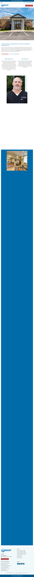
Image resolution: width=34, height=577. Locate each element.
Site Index (27, 572)
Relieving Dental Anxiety (4, 570)
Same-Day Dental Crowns (5, 568)
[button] (18, 564)
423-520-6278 (18, 50)
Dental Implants (3, 569)
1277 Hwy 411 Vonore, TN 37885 (7, 556)
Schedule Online (29, 5)
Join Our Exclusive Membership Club (17, 0)
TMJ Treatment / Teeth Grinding (6, 565)
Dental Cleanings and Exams (5, 563)
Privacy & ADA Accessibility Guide (18, 572)
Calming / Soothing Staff (4, 566)
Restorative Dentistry (4, 564)
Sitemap (24, 572)
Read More (9, 117)
